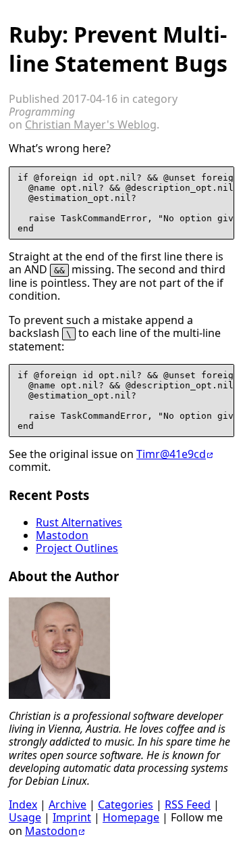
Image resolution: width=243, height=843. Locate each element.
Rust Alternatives (79, 522)
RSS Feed (188, 804)
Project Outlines (77, 548)
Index (23, 804)
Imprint (72, 817)
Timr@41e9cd (171, 454)
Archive (67, 804)
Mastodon (62, 535)
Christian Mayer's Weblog (91, 124)
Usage (25, 817)
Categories (125, 804)
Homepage (131, 817)
